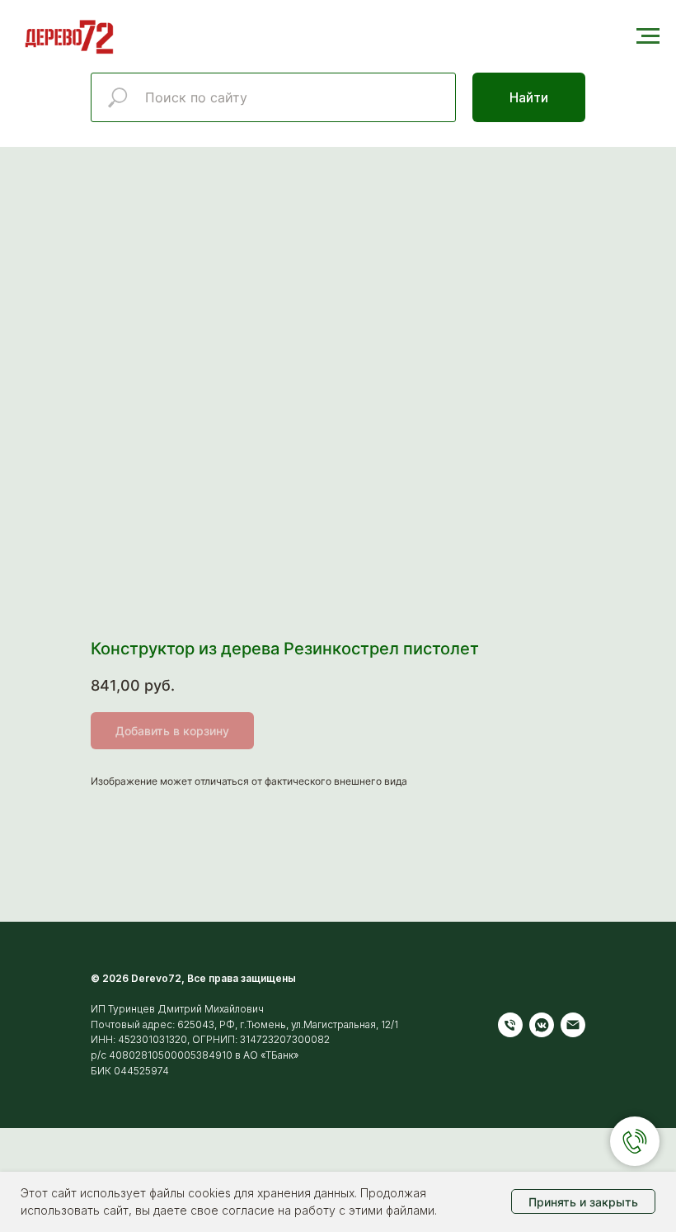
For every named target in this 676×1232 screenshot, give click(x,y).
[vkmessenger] (541, 1025)
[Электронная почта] (573, 1025)
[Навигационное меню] (648, 36)
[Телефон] (510, 1025)
